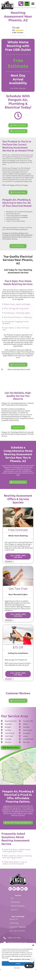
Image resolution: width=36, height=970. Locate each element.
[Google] (10, 889)
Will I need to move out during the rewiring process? (17, 857)
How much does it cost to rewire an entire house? (15, 863)
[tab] (18, 304)
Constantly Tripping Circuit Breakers (16, 322)
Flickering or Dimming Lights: (17, 313)
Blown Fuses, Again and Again (17, 304)
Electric (14, 910)
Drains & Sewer (18, 906)
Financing (14, 923)
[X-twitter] (18, 889)
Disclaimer (8, 561)
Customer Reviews (18, 927)
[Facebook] (14, 889)
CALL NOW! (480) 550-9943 (18, 556)
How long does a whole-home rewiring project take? (17, 850)
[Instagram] (26, 889)
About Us (14, 919)
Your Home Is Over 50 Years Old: (16, 329)
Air (12, 898)
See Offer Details (18, 88)
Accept (18, 963)
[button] (33, 945)
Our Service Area (17, 931)
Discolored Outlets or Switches (18, 317)
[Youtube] (22, 889)
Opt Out (17, 968)
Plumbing (15, 902)
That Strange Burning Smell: (16, 308)
